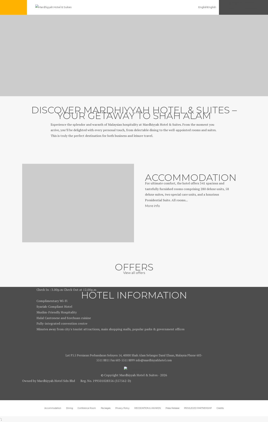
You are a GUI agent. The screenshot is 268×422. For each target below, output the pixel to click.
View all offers (134, 273)
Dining (69, 408)
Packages (105, 408)
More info (152, 206)
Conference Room (87, 408)
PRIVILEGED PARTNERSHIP (198, 408)
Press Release (172, 408)
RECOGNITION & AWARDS (147, 408)
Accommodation (52, 408)
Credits (220, 408)
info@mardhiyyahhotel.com (154, 360)
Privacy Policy (122, 408)
